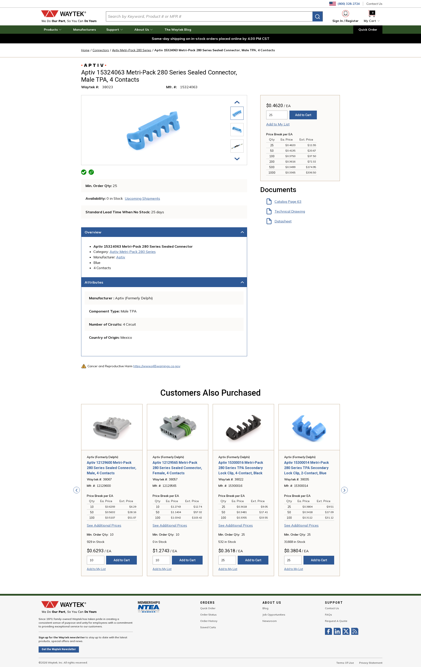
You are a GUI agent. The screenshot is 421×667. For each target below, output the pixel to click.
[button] (53, 29)
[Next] (237, 158)
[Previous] (237, 101)
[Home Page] (69, 16)
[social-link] (329, 631)
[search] (317, 16)
